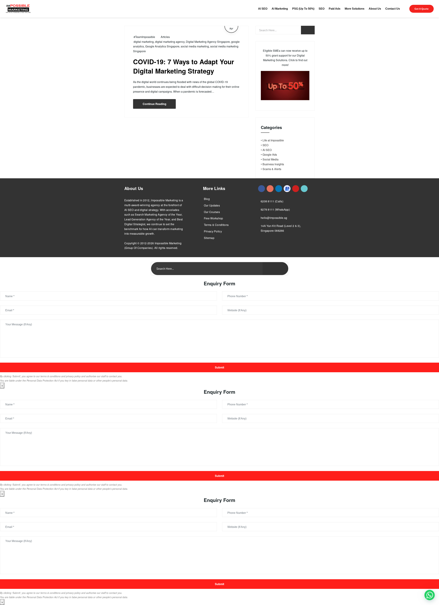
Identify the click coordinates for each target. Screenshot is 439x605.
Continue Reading (154, 104)
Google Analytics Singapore (162, 46)
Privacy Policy (213, 231)
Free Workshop (213, 218)
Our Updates (212, 205)
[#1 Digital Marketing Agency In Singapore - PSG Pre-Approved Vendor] (261, 188)
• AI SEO (266, 150)
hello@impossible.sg (274, 218)
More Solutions (354, 8)
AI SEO (262, 8)
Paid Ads (334, 8)
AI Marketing (280, 8)
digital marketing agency (170, 42)
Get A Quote (421, 8)
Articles (165, 37)
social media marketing (195, 46)
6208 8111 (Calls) (272, 201)
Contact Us (392, 8)
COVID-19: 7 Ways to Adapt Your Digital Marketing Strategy (183, 66)
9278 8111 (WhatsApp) (275, 209)
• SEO (264, 145)
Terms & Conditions (216, 225)
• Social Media (269, 159)
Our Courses (212, 212)
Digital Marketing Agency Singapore (208, 42)
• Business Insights (272, 164)
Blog (207, 199)
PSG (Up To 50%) (303, 8)
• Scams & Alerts (271, 169)
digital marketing (144, 42)
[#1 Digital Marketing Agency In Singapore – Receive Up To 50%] (429, 595)
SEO (321, 8)
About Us (375, 8)
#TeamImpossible (144, 37)
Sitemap (209, 238)
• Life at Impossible (272, 140)
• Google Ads (269, 154)
